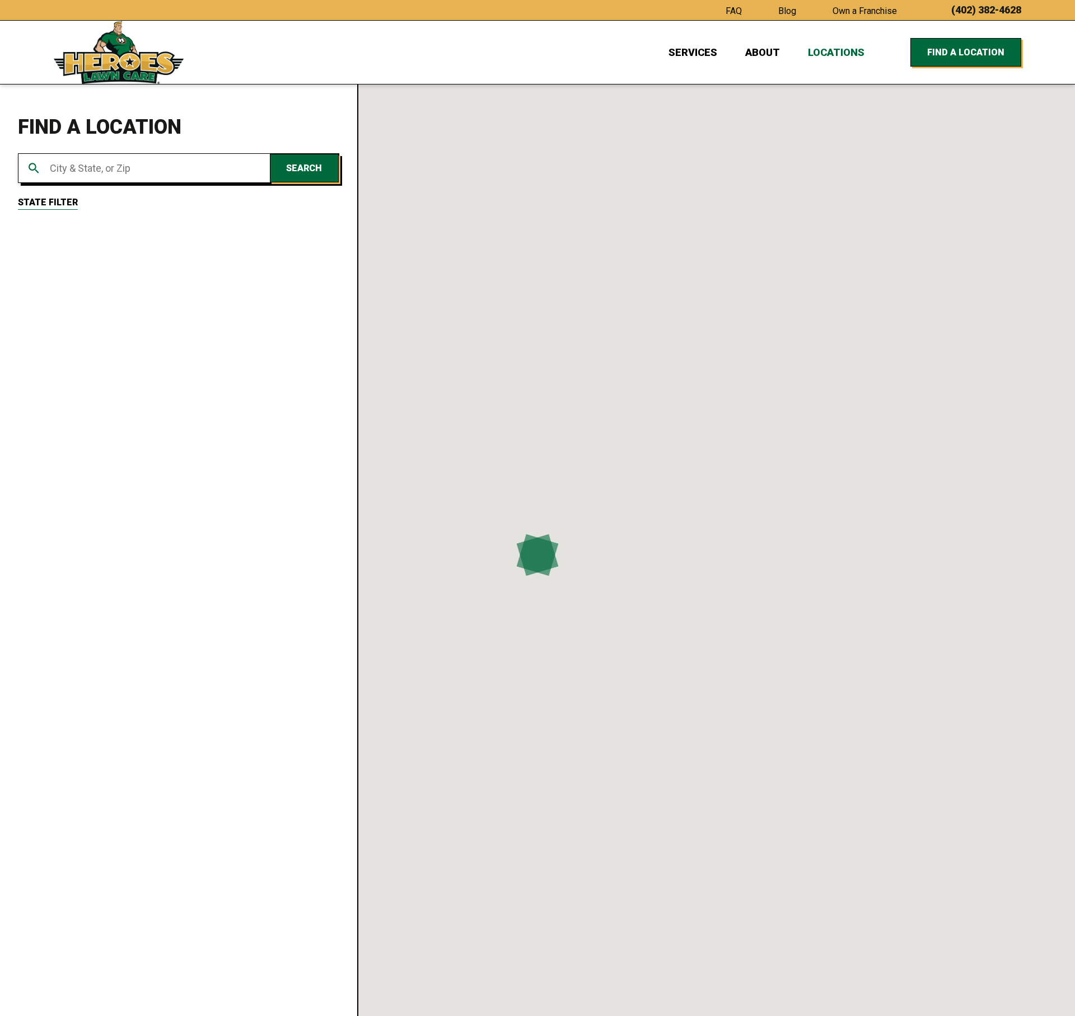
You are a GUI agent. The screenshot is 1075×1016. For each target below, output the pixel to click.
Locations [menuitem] (836, 52)
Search (304, 168)
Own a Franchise (865, 11)
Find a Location (965, 52)
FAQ (734, 11)
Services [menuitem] (693, 52)
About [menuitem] (762, 52)
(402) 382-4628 (986, 10)
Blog (787, 11)
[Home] (119, 52)
